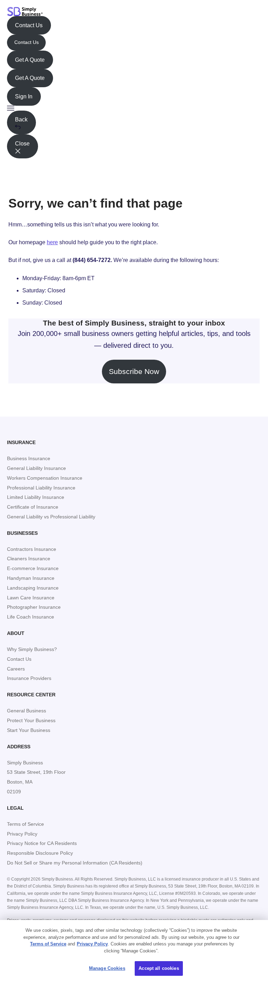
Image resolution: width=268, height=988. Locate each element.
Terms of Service (48, 943)
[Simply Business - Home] (25, 11)
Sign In (23, 96)
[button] (134, 108)
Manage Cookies (107, 968)
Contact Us (29, 25)
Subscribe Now (134, 371)
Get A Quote (30, 60)
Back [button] (21, 119)
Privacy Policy (92, 943)
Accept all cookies (159, 968)
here (52, 242)
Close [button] (22, 144)
